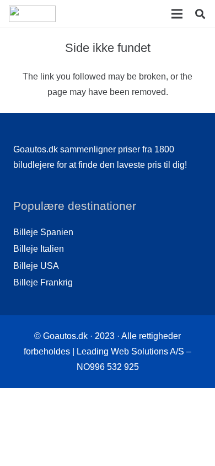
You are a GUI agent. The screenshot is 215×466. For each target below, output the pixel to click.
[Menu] (177, 14)
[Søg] (200, 14)
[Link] (32, 14)
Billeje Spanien (43, 232)
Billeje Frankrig (43, 282)
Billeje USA (36, 266)
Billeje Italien (38, 248)
